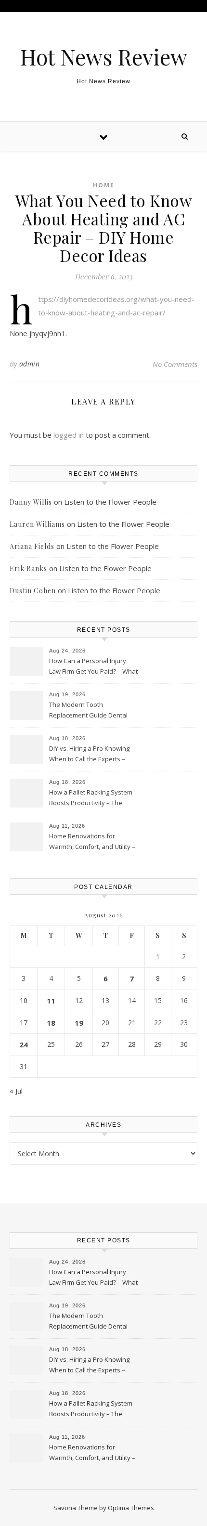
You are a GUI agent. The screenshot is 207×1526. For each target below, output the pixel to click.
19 (79, 1023)
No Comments (175, 364)
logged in (68, 435)
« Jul (16, 1091)
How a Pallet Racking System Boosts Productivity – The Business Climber (90, 798)
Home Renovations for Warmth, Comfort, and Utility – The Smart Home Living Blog (92, 842)
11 (51, 1000)
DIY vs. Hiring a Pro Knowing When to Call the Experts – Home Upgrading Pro (89, 754)
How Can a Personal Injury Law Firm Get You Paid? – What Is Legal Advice (93, 667)
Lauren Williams (37, 524)
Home (104, 185)
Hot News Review (103, 56)
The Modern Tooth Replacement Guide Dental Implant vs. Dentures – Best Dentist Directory (89, 710)
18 (51, 1023)
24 (23, 1044)
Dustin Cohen (33, 590)
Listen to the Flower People (110, 502)
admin (29, 363)
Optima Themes (131, 1507)
